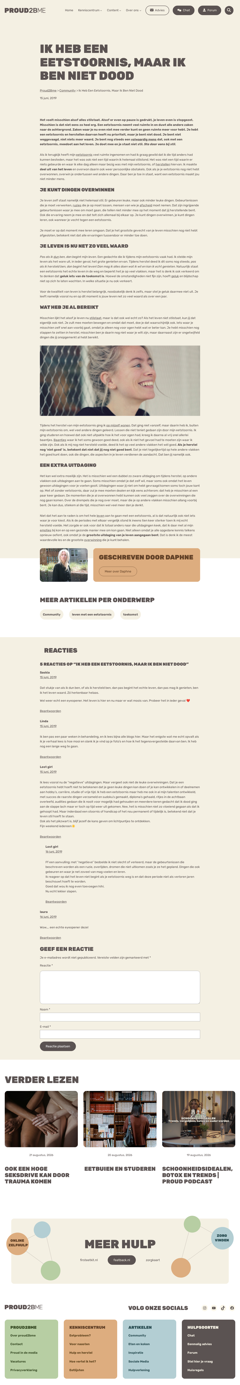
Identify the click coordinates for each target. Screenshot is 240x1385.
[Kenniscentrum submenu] (101, 10)
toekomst (130, 614)
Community (51, 614)
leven (100, 515)
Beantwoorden (50, 711)
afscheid (146, 205)
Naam (45, 1009)
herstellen (163, 164)
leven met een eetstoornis (92, 614)
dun (56, 257)
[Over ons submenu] (140, 10)
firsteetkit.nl (89, 1260)
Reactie (46, 965)
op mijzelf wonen (118, 425)
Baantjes (60, 440)
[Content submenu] (120, 10)
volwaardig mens (144, 139)
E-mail (45, 1026)
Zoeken (147, 21)
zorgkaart (153, 1260)
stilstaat (95, 318)
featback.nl (121, 1260)
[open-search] (229, 10)
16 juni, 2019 (54, 851)
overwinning (93, 540)
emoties (45, 530)
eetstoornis (84, 154)
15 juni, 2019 (48, 677)
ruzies (77, 205)
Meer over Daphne (118, 571)
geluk (175, 276)
